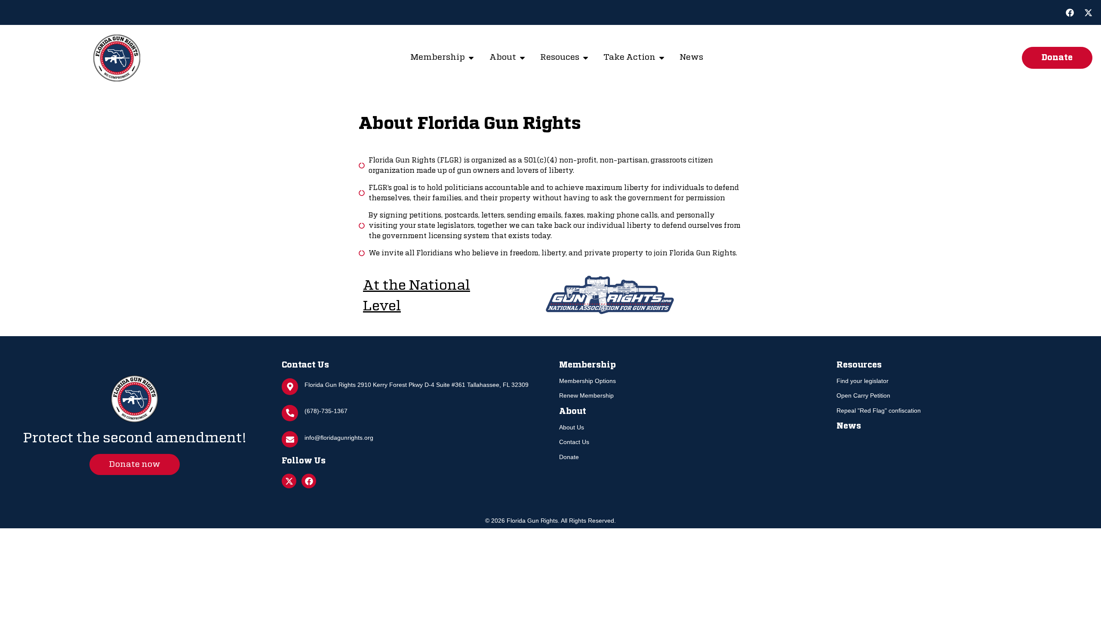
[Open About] (522, 58)
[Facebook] (1069, 12)
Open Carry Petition (863, 395)
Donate (569, 457)
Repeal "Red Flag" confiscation (879, 410)
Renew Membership (586, 395)
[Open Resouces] (585, 58)
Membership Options (587, 380)
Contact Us (574, 441)
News (849, 426)
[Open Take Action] (662, 58)
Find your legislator (863, 380)
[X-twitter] (1088, 12)
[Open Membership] (471, 58)
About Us (571, 427)
